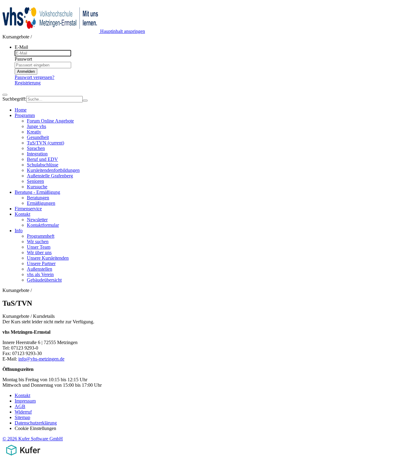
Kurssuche (37, 186)
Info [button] (19, 230)
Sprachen (36, 148)
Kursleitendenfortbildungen (53, 170)
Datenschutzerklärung (36, 422)
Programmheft (40, 236)
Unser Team (38, 247)
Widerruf (23, 411)
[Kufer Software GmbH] (23, 456)
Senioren (35, 181)
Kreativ (34, 131)
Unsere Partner (41, 263)
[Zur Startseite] (51, 31)
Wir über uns (39, 252)
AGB (20, 406)
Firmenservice (28, 208)
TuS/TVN (45, 142)
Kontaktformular (43, 225)
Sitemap (22, 417)
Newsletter (37, 219)
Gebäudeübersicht (44, 280)
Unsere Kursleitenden (48, 258)
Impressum (25, 400)
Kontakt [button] (22, 214)
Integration (37, 153)
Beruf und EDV (42, 159)
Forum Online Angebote (50, 120)
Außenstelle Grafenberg (50, 175)
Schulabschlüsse (42, 164)
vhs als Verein (40, 274)
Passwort (23, 59)
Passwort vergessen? (34, 77)
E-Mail (21, 47)
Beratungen (38, 197)
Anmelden (26, 71)
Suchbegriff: (14, 98)
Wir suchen (38, 241)
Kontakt (22, 395)
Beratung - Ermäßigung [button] (37, 192)
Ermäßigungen (41, 203)
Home (21, 109)
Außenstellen (39, 269)
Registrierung (28, 82)
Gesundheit (38, 137)
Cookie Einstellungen (35, 428)
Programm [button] (25, 115)
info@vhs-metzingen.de (41, 358)
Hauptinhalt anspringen (122, 31)
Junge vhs (36, 126)
